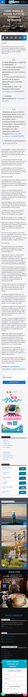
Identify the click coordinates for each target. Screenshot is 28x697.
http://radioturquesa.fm (9, 636)
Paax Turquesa (6, 447)
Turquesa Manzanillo (8, 445)
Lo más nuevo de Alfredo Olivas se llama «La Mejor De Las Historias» (13, 581)
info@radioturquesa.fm (9, 641)
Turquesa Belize (6, 443)
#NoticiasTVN (15, 134)
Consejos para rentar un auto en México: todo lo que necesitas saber (13, 556)
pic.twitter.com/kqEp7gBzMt (13, 136)
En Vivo (25, 2)
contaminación (14, 366)
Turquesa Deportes (7, 477)
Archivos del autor (14, 382)
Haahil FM (5, 440)
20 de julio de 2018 (9, 143)
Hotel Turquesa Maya (8, 455)
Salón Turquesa (6, 452)
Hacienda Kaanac (7, 454)
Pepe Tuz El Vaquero (7, 468)
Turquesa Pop (6, 442)
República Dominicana (18, 369)
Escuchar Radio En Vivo (6, 628)
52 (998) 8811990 (8, 639)
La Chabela (4, 482)
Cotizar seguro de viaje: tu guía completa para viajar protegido (13, 514)
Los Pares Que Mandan (7, 487)
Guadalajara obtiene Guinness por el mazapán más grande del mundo (13, 597)
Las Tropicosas (5, 473)
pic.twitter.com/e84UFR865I (13, 91)
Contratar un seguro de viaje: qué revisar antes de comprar (14, 535)
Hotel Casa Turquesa (8, 457)
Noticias (14, 9)
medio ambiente (6, 369)
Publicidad (5, 459)
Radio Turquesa (15, 26)
